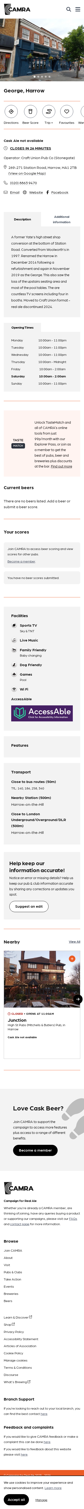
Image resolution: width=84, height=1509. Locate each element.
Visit (7, 1265)
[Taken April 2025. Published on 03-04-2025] (42, 1005)
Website (36, 192)
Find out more (61, 466)
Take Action (12, 1279)
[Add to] (72, 959)
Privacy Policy (14, 1331)
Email (14, 192)
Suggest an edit (29, 906)
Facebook (59, 192)
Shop (8, 1324)
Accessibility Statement (21, 1339)
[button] (78, 999)
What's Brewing (16, 1382)
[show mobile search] (69, 9)
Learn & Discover (16, 1317)
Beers (8, 1301)
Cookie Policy (13, 1353)
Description (22, 219)
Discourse (11, 1374)
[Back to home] (17, 9)
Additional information (61, 219)
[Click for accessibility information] (42, 713)
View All (74, 941)
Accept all (16, 1499)
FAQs (73, 1218)
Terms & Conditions (18, 1367)
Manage (41, 1500)
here (44, 1413)
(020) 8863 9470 (23, 182)
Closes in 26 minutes (30, 148)
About (8, 1257)
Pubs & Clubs (13, 1272)
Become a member (21, 561)
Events (9, 1286)
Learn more (53, 1487)
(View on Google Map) (27, 173)
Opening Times (22, 327)
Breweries (11, 1293)
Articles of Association (20, 1346)
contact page (19, 1224)
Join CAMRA (13, 1250)
